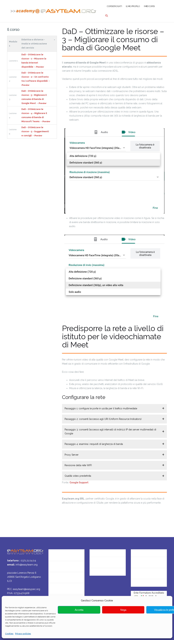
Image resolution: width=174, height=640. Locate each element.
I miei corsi (149, 6)
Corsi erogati (114, 6)
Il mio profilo (133, 6)
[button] (114, 408)
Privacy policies (23, 634)
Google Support (78, 482)
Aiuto (51, 588)
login (134, 584)
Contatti (53, 566)
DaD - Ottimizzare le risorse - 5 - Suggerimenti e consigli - (35, 131)
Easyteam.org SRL (101, 551)
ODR (133, 573)
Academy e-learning (102, 573)
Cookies (9, 634)
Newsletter (55, 577)
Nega (123, 609)
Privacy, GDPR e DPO (102, 562)
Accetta (79, 609)
